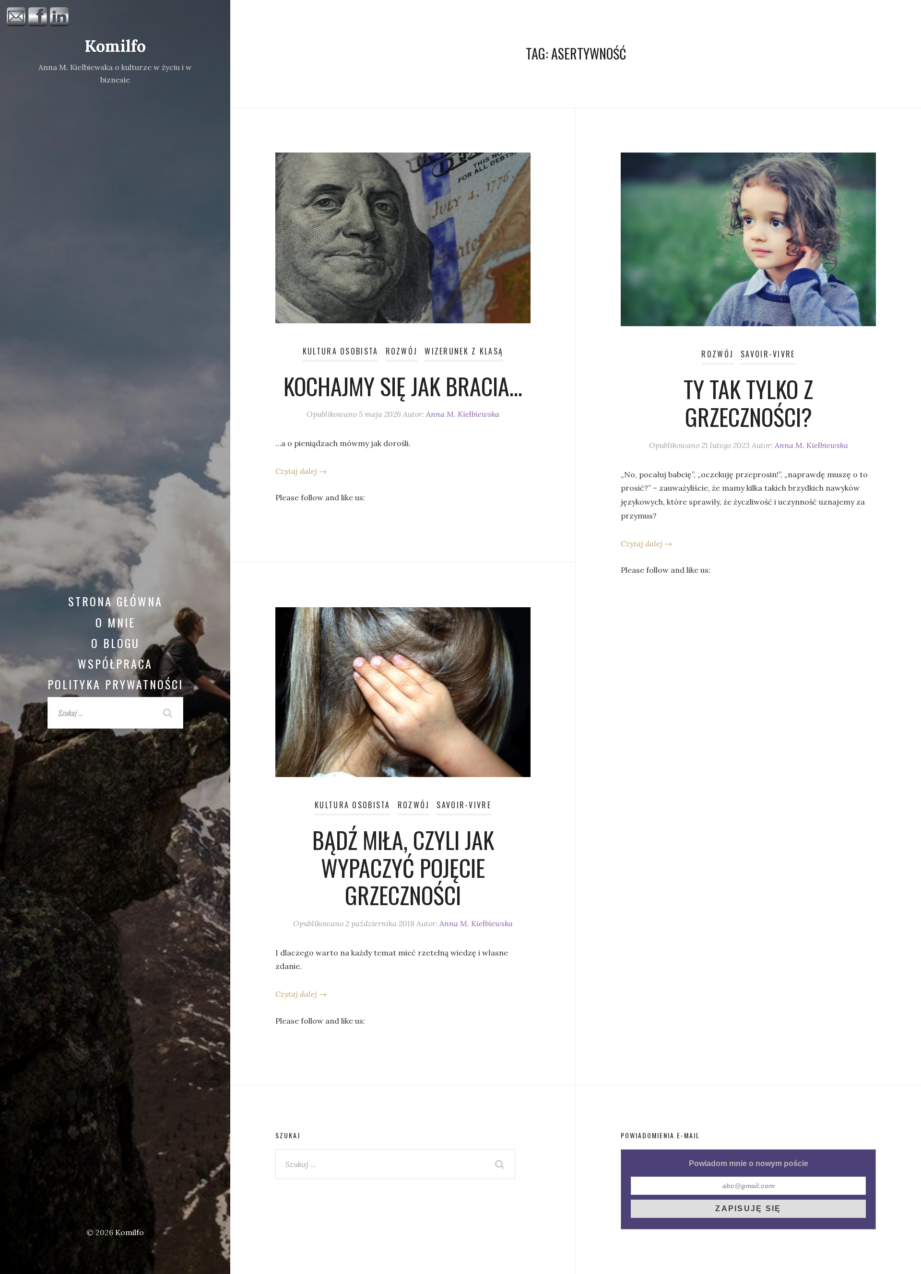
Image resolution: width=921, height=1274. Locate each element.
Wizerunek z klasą (464, 351)
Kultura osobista (340, 351)
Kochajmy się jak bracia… (402, 386)
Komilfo (115, 45)
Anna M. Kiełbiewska (462, 414)
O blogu (115, 642)
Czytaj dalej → (301, 471)
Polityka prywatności (115, 684)
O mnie (115, 622)
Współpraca (115, 663)
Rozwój (402, 351)
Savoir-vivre (768, 354)
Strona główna (115, 601)
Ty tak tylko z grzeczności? (748, 403)
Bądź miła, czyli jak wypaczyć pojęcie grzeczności (403, 867)
